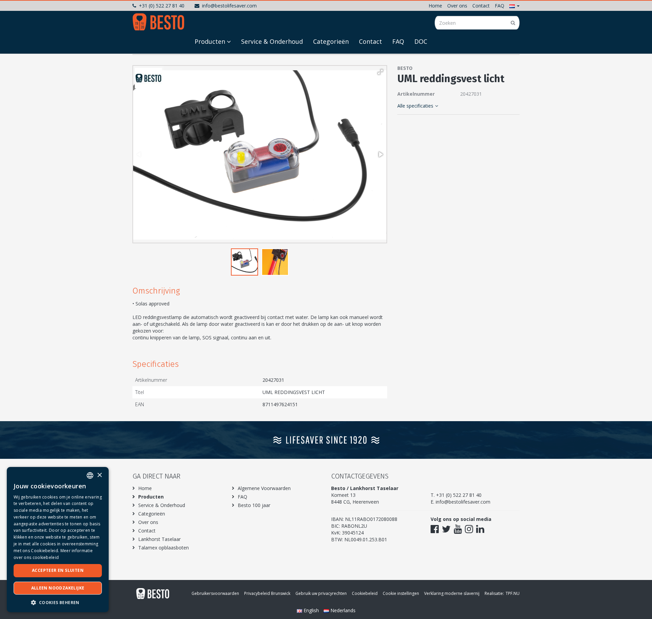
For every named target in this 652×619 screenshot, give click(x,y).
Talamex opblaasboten (163, 547)
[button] (514, 5)
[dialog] (58, 539)
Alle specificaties (415, 105)
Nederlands (342, 610)
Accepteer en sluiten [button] (58, 570)
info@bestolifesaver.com (229, 5)
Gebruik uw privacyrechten (321, 593)
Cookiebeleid (365, 593)
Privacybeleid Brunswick (267, 593)
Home (435, 5)
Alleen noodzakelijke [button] (58, 588)
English (311, 610)
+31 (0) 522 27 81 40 (161, 5)
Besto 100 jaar (254, 505)
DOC (420, 41)
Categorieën (331, 41)
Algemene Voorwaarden (264, 488)
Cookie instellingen (401, 593)
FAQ (499, 5)
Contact (481, 5)
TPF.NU (513, 593)
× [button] (99, 475)
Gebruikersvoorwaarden (215, 593)
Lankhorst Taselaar (159, 539)
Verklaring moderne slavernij (451, 593)
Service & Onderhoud (272, 41)
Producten (210, 41)
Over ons (457, 5)
